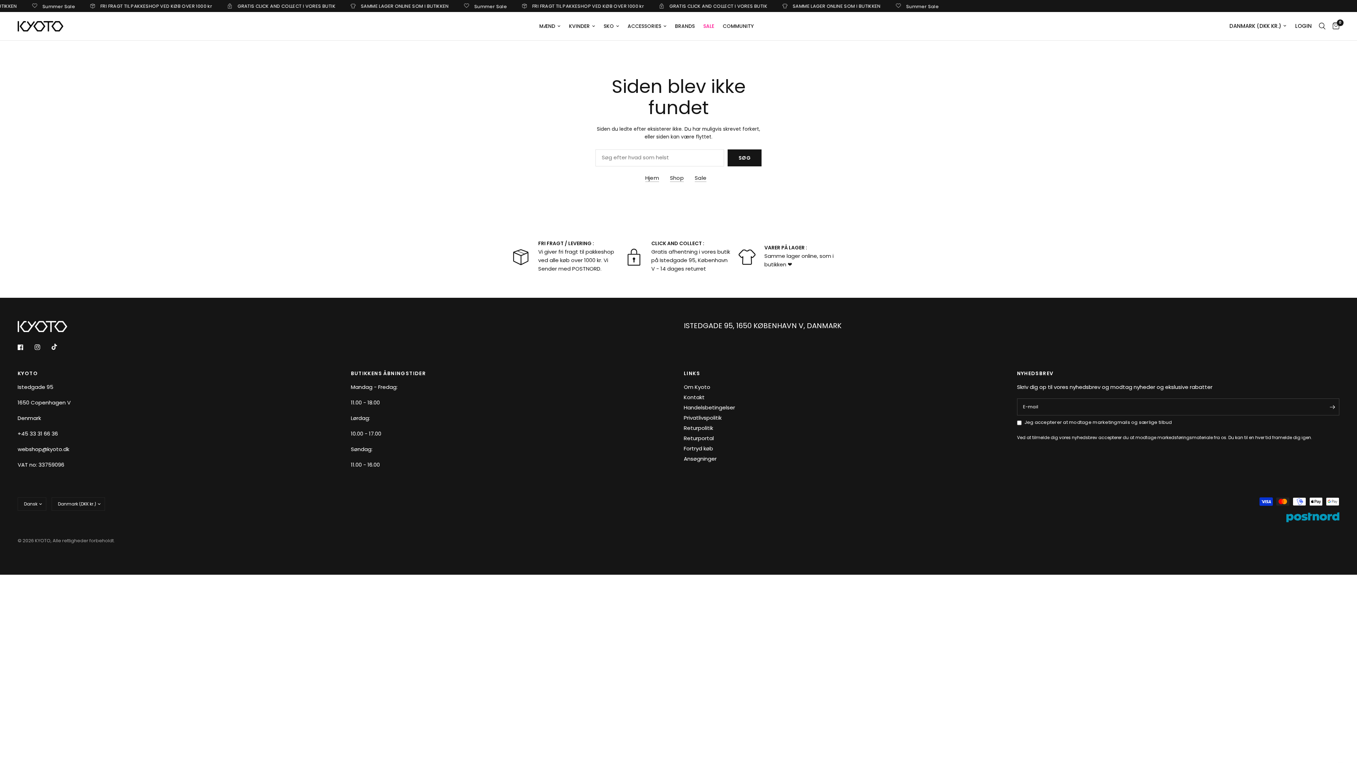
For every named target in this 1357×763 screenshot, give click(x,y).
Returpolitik (698, 428)
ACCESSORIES (644, 26)
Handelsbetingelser (709, 407)
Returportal (699, 438)
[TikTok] (59, 347)
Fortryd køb (698, 448)
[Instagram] (42, 347)
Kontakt (694, 397)
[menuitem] (550, 26)
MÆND (547, 26)
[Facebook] (25, 347)
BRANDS (685, 26)
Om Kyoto (697, 387)
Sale (700, 178)
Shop (677, 178)
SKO (609, 26)
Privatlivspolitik (703, 417)
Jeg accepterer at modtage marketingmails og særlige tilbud (1098, 422)
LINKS (692, 373)
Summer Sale (37, 6)
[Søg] (1322, 26)
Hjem (652, 178)
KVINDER (579, 26)
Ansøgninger (700, 458)
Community (738, 26)
